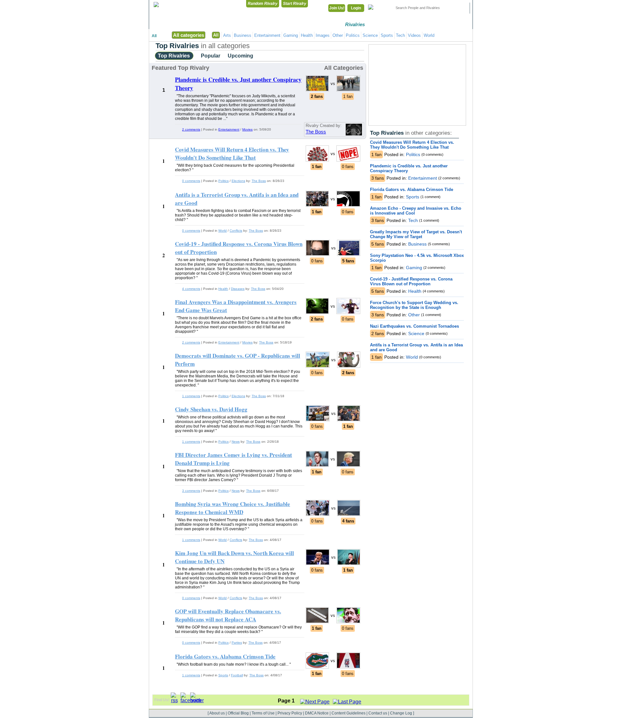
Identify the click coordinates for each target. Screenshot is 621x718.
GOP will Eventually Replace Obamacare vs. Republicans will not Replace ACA (228, 615)
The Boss (316, 131)
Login (356, 8)
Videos (414, 35)
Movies (247, 129)
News (236, 441)
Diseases (238, 288)
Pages (456, 24)
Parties (237, 642)
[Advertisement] (417, 85)
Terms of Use (263, 713)
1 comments (191, 396)
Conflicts (236, 230)
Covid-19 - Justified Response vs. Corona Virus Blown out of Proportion (411, 281)
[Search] (460, 8)
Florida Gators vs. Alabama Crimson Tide (411, 189)
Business (242, 35)
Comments (388, 24)
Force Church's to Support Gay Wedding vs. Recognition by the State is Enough (414, 305)
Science (370, 35)
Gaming (290, 35)
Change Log (401, 713)
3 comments (191, 490)
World (429, 35)
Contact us (377, 713)
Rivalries (355, 24)
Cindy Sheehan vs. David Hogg (211, 409)
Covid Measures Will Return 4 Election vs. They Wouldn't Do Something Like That (412, 145)
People (422, 24)
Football (237, 675)
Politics (353, 35)
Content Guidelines (348, 713)
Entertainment (267, 35)
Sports (387, 35)
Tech (400, 35)
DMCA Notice (317, 713)
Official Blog (238, 713)
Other (337, 35)
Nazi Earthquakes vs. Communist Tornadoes (414, 326)
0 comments (191, 181)
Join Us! (336, 8)
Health (307, 35)
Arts (227, 35)
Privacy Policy (290, 713)
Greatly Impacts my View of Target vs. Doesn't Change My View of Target (416, 234)
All (154, 36)
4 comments (191, 288)
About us (217, 713)
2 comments (191, 129)
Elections (238, 181)
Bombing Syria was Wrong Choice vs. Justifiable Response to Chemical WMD (232, 508)
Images (323, 35)
